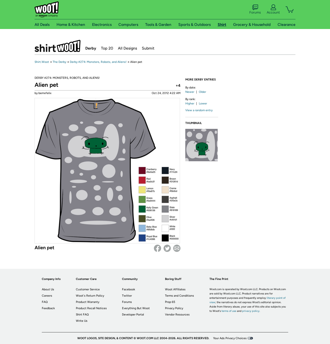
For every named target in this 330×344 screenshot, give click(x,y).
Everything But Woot (136, 308)
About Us (48, 289)
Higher (189, 103)
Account (273, 12)
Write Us (81, 320)
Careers (47, 295)
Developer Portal (133, 314)
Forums (255, 12)
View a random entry (199, 110)
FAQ (45, 302)
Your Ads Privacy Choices (230, 338)
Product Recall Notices (91, 308)
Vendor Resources (177, 314)
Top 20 (107, 48)
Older (202, 92)
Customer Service (88, 289)
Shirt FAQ (82, 314)
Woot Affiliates (175, 289)
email (176, 248)
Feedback (48, 308)
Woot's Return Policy (90, 295)
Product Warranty (87, 302)
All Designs (127, 48)
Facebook (157, 248)
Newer (189, 92)
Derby (90, 48)
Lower (203, 103)
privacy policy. (251, 311)
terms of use (229, 311)
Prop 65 (170, 302)
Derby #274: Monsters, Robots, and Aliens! (98, 62)
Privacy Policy (174, 308)
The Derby (59, 62)
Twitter (167, 248)
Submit (148, 48)
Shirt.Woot (57, 46)
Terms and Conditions (179, 295)
